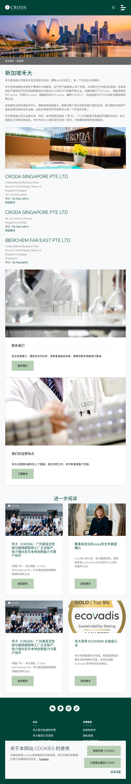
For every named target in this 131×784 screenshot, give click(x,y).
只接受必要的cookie (102, 762)
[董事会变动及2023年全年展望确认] (97, 520)
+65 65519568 (19, 262)
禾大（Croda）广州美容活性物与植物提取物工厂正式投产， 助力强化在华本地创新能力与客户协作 (34, 550)
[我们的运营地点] (65, 411)
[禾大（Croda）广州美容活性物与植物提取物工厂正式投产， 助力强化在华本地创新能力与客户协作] (34, 520)
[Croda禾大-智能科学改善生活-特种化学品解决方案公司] (16, 7)
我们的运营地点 (23, 454)
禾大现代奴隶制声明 (44, 730)
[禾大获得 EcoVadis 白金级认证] (97, 617)
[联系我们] (65, 303)
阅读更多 (10, 202)
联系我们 (18, 346)
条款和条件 (89, 730)
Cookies (44, 759)
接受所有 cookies (104, 750)
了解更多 (23, 473)
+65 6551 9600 (20, 198)
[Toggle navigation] (123, 7)
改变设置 (116, 771)
